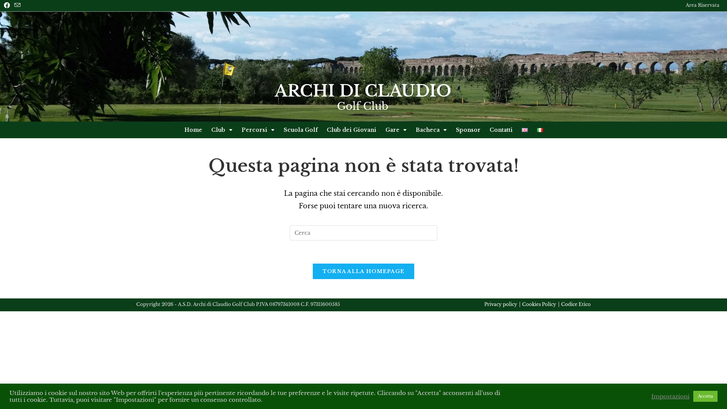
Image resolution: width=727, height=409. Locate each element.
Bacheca (428, 129)
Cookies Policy (539, 304)
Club (218, 129)
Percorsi (254, 129)
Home (193, 129)
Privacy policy (500, 304)
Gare (392, 129)
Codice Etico (576, 304)
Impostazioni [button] (670, 396)
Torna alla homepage (364, 271)
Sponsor (468, 129)
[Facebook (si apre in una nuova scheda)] (8, 5)
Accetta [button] (705, 396)
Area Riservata (702, 5)
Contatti (501, 129)
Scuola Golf (301, 129)
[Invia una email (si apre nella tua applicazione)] (17, 5)
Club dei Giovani (351, 129)
